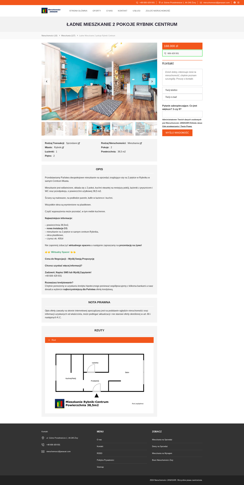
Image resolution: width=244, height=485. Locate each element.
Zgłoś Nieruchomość (158, 11)
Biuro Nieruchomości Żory (162, 460)
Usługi (136, 11)
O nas (109, 11)
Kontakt (122, 11)
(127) (68, 36)
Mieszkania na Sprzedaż (162, 440)
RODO (99, 453)
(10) (49, 36)
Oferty (97, 11)
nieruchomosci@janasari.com (216, 2)
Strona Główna (78, 11)
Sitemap (100, 467)
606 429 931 (173, 53)
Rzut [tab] (54, 340)
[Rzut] (99, 378)
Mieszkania (134, 143)
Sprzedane (72, 143)
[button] (152, 81)
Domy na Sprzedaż (160, 446)
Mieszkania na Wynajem (162, 453)
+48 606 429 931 (147, 2)
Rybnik (58, 147)
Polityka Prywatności (105, 460)
